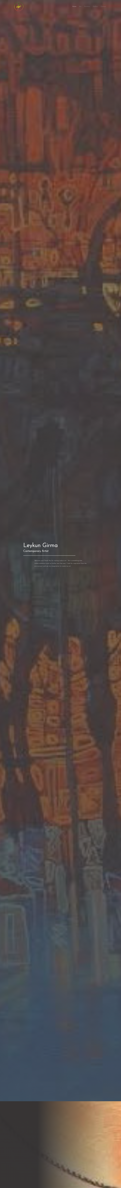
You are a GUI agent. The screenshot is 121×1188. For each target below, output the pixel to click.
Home (74, 6)
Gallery (95, 6)
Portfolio (87, 6)
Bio (80, 6)
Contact (103, 6)
